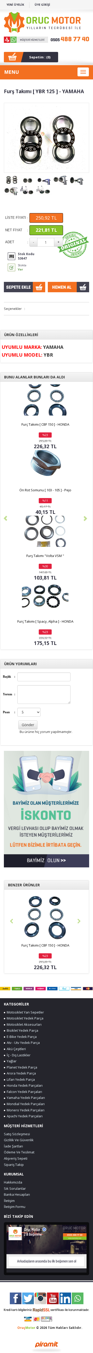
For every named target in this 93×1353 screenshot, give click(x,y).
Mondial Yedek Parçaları (25, 1104)
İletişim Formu (14, 1206)
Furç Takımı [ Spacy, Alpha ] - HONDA (45, 621)
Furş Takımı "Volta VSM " (45, 555)
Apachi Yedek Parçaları (24, 1116)
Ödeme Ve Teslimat (19, 1152)
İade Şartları (13, 1146)
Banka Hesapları (17, 1194)
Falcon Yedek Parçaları (23, 1091)
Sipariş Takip (14, 1164)
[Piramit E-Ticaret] (47, 1346)
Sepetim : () (39, 57)
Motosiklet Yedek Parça (24, 1018)
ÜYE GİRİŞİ (42, 4)
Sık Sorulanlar (15, 1188)
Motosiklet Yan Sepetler (24, 1012)
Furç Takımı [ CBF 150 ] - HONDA (45, 424)
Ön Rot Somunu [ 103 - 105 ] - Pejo (45, 490)
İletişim (9, 1200)
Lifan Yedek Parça (20, 1079)
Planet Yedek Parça (21, 1067)
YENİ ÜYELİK (15, 4)
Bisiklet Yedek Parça (21, 1030)
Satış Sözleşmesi (17, 1134)
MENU (11, 72)
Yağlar (11, 1061)
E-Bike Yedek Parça (21, 1036)
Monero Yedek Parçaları (24, 1110)
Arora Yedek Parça (20, 1073)
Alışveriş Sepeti (15, 1158)
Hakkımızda (13, 1182)
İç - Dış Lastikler (17, 1055)
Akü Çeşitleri (15, 1048)
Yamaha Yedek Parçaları (25, 1097)
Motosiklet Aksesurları (23, 1024)
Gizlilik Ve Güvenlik (19, 1140)
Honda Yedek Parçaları (24, 1085)
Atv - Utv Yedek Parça (22, 1042)
